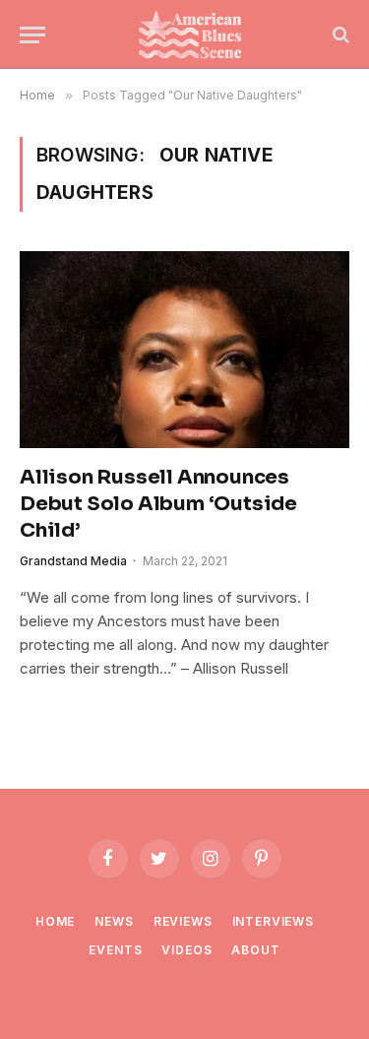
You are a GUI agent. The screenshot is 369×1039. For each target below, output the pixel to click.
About (255, 949)
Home (55, 921)
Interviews (273, 921)
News (113, 921)
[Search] (339, 35)
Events (115, 949)
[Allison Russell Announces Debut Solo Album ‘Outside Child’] (184, 349)
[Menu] (32, 35)
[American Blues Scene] (194, 34)
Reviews (183, 921)
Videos (186, 949)
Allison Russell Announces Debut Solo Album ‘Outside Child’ (158, 504)
